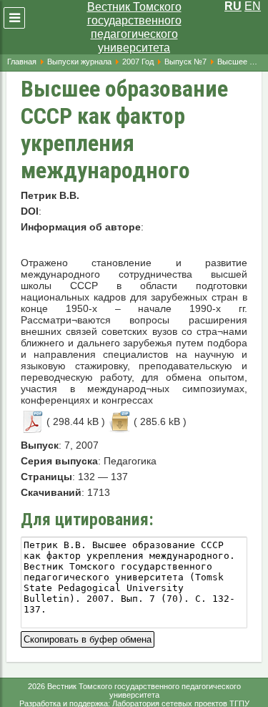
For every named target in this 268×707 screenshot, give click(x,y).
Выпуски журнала (79, 61)
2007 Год (138, 61)
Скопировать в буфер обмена (88, 638)
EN (252, 6)
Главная (21, 61)
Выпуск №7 (185, 61)
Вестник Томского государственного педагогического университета (134, 27)
